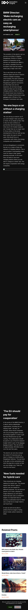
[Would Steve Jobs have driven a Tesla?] (14, 564)
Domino (4, 595)
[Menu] (25, 2)
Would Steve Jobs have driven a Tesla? (13, 573)
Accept (10, 607)
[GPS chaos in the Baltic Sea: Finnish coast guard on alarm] (14, 540)
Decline (17, 607)
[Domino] (14, 585)
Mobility (17, 34)
